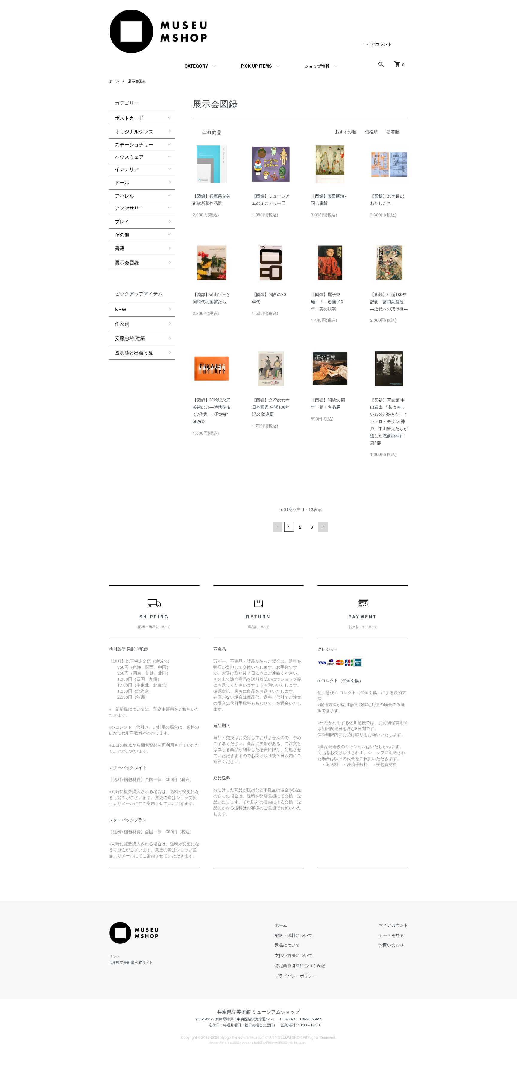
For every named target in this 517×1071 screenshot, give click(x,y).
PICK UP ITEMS (256, 66)
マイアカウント (377, 44)
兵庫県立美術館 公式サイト (131, 962)
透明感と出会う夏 (134, 352)
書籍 (119, 248)
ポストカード (129, 117)
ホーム (114, 80)
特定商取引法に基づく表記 (300, 965)
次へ (323, 527)
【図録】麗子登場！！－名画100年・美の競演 (327, 301)
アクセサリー (129, 207)
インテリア (127, 169)
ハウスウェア (129, 156)
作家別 (122, 323)
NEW (120, 309)
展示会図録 (137, 80)
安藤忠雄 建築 (130, 338)
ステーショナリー (134, 144)
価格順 (371, 131)
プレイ (122, 221)
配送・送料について (293, 935)
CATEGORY (196, 66)
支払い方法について (293, 955)
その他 (122, 234)
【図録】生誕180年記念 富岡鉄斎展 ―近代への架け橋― (389, 301)
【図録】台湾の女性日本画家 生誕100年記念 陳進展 (271, 407)
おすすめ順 (345, 131)
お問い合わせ (391, 945)
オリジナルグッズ (134, 131)
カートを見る (391, 935)
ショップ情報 (317, 66)
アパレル (124, 195)
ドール (122, 182)
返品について (287, 945)
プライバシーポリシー (296, 976)
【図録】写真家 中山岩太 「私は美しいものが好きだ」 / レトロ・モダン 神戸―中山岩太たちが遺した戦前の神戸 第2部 (389, 421)
